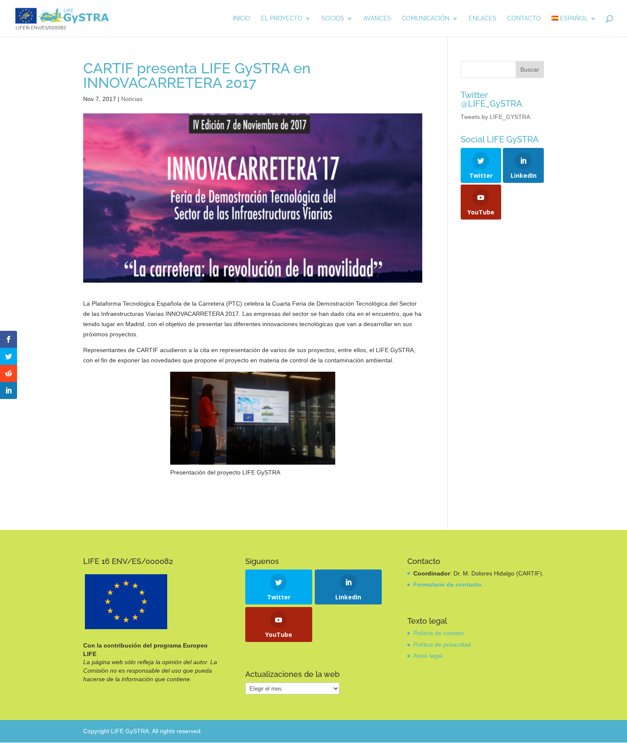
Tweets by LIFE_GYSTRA (495, 116)
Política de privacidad (442, 644)
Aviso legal (427, 655)
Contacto (524, 18)
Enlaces (482, 18)
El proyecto (281, 18)
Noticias (131, 98)
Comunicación (426, 18)
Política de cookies (438, 633)
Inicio (241, 18)
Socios (333, 18)
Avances (377, 18)
